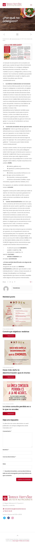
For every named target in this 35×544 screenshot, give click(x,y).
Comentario (7, 431)
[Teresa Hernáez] (12, 5)
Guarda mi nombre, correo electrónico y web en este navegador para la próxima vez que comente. (17, 473)
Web (4, 464)
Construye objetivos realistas (16, 331)
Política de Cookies (24, 541)
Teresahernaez (15, 39)
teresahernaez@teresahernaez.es (15, 509)
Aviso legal (15, 541)
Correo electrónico (9, 457)
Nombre (6, 450)
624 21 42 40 (8, 511)
